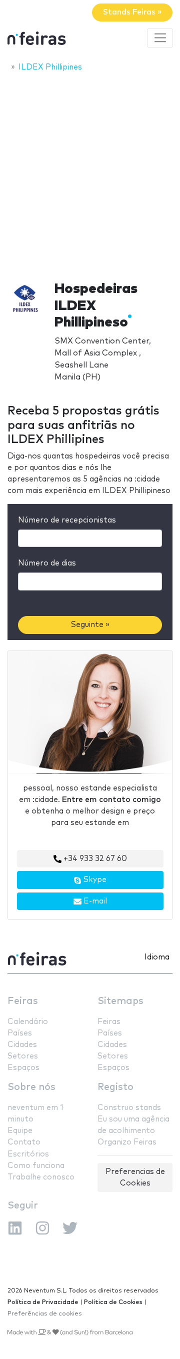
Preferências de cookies (45, 1313)
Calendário (28, 1022)
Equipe (20, 1130)
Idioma (157, 957)
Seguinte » (90, 624)
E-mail (94, 901)
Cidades (22, 1044)
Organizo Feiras (127, 1142)
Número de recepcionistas (67, 520)
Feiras (23, 1001)
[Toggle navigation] (160, 38)
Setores (23, 1056)
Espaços (24, 1068)
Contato (24, 1142)
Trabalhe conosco (41, 1177)
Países (20, 1033)
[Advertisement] (90, 174)
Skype (94, 880)
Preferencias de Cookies (135, 1177)
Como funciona (36, 1166)
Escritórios (28, 1154)
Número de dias (47, 563)
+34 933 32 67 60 (94, 858)
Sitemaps (121, 1001)
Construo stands (129, 1108)
